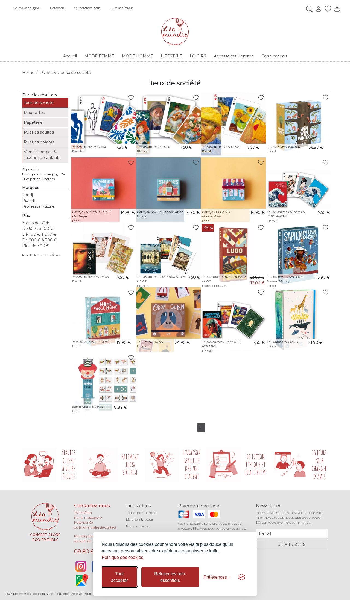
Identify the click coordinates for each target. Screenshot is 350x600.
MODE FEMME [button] (99, 56)
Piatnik (28, 200)
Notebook (57, 8)
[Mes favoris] (326, 9)
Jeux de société (39, 102)
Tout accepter (119, 576)
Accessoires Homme (234, 56)
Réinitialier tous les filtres (41, 255)
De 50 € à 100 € (37, 228)
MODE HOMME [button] (137, 56)
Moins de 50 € (35, 222)
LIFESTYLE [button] (171, 56)
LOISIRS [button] (198, 56)
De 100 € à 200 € (39, 234)
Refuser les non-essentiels (170, 576)
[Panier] (335, 9)
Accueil (70, 56)
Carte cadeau (274, 56)
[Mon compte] (317, 9)
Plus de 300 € (35, 245)
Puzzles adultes (39, 132)
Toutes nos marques (142, 512)
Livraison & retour (139, 519)
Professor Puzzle (38, 206)
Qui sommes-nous (87, 8)
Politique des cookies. (123, 557)
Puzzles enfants (39, 142)
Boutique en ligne (26, 8)
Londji (28, 194)
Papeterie (33, 122)
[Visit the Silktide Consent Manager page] (241, 577)
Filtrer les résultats (39, 95)
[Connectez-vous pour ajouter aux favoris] (131, 97)
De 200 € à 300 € (39, 240)
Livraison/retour (122, 8)
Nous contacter (138, 526)
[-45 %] (233, 254)
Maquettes (34, 112)
